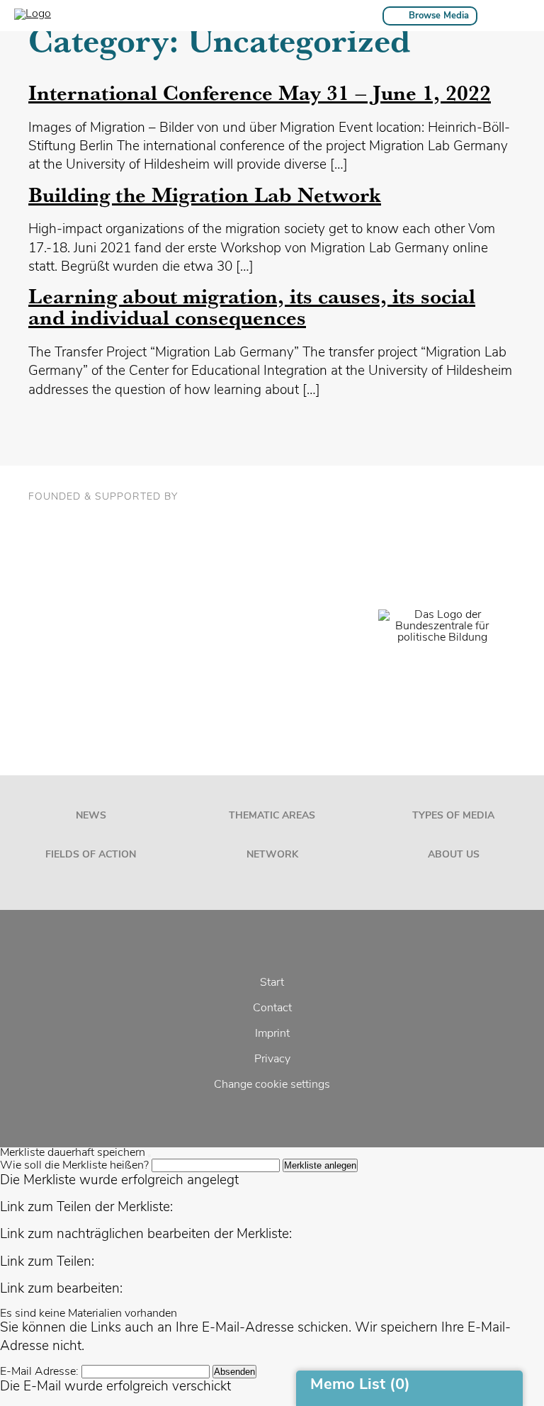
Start (272, 983)
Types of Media (453, 816)
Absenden (234, 1371)
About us (454, 855)
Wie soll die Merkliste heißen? (74, 1165)
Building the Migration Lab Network (204, 194)
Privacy (272, 1059)
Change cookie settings (272, 1085)
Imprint (272, 1034)
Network (272, 855)
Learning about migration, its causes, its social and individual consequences (251, 306)
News (91, 816)
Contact (272, 1008)
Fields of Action (90, 855)
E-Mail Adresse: (39, 1372)
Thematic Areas (272, 816)
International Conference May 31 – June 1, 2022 (259, 92)
